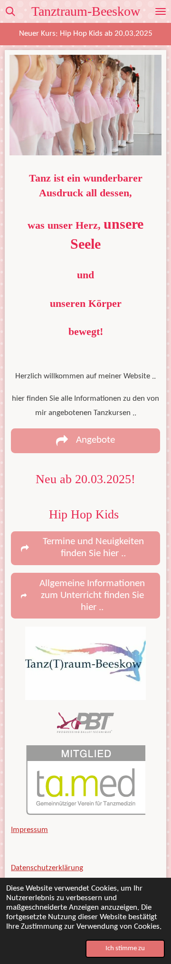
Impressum (29, 830)
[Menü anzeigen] (160, 11)
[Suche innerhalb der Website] (10, 11)
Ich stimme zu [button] (125, 948)
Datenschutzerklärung (47, 868)
